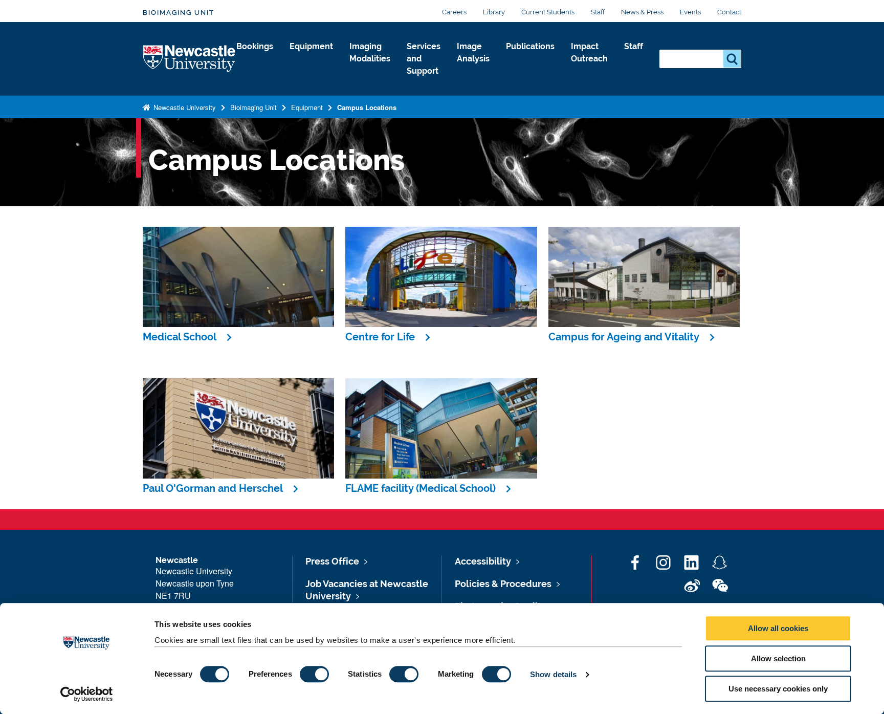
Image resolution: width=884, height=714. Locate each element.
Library (494, 12)
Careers (454, 12)
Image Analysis (473, 52)
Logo (189, 59)
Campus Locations (366, 107)
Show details (553, 674)
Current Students (547, 12)
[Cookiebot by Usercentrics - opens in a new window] (86, 694)
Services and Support (423, 58)
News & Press (642, 12)
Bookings (254, 46)
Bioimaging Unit (178, 12)
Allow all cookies (778, 628)
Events (690, 12)
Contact (729, 12)
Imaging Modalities (369, 52)
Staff (598, 12)
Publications (530, 46)
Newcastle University (183, 107)
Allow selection (778, 658)
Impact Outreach (589, 52)
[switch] (314, 674)
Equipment (311, 46)
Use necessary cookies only (778, 688)
